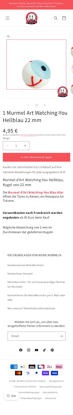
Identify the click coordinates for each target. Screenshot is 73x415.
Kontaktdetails (50, 392)
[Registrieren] (61, 336)
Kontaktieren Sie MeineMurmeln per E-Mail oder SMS (36, 298)
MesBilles (21, 381)
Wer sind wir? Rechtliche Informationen (31, 308)
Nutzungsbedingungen (51, 386)
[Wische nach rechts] (45, 105)
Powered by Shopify (36, 381)
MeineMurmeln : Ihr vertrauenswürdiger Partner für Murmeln (36, 284)
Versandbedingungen (29, 392)
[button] (7, 18)
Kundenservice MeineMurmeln (25, 265)
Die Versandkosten (29, 135)
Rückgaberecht (56, 381)
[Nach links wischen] (28, 105)
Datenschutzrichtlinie (25, 386)
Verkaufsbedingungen (31, 398)
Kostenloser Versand (20, 273)
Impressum (50, 398)
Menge (6, 138)
